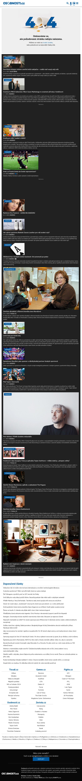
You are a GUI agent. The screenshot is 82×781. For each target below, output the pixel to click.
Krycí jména (41, 723)
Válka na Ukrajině (13, 679)
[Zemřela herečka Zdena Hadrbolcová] (13, 501)
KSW (68, 684)
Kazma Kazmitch (13, 714)
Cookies (29, 776)
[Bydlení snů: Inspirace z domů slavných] (41, 541)
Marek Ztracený (13, 723)
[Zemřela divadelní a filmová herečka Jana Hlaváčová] (41, 288)
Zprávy (11, 737)
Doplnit (41, 759)
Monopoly (41, 714)
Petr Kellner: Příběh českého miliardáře (17, 437)
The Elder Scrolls (41, 695)
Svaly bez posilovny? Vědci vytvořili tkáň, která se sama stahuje (24, 591)
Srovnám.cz (63, 739)
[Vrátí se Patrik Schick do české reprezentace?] (20, 160)
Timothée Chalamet (13, 731)
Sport (17, 737)
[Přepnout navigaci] (70, 3)
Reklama (23, 776)
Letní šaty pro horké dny (12, 336)
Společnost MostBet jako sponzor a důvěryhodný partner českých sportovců (30, 361)
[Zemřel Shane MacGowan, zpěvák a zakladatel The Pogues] (13, 477)
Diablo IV (41, 684)
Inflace (13, 673)
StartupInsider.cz (74, 739)
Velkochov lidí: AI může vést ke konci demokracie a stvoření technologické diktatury (31, 588)
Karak (41, 728)
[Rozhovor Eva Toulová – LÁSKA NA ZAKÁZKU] (13, 205)
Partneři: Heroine (41, 746)
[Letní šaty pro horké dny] (13, 328)
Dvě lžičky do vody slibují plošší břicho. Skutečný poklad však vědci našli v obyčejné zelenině (33, 597)
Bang (41, 709)
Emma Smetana (13, 728)
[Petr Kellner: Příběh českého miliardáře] (41, 413)
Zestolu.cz (41, 702)
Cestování (27, 737)
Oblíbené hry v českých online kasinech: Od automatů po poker (25, 257)
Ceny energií (14, 690)
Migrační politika (13, 681)
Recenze (41, 673)
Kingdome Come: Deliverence (41, 698)
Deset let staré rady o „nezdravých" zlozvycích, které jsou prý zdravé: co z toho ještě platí (33, 604)
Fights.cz (68, 669)
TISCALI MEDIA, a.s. (39, 777)
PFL (68, 681)
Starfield (41, 679)
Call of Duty (41, 693)
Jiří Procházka (68, 695)
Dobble (40, 717)
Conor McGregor (68, 698)
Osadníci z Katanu (41, 711)
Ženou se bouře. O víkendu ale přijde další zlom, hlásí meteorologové (26, 610)
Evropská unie (13, 693)
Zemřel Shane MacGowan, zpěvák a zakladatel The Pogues (24, 485)
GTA (41, 681)
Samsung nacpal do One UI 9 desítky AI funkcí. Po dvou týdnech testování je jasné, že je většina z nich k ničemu (40, 637)
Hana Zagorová (13, 711)
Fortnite (41, 690)
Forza (41, 687)
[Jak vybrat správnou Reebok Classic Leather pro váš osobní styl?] (13, 225)
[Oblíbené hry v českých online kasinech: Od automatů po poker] (13, 249)
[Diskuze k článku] (15, 259)
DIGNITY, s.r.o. (57, 777)
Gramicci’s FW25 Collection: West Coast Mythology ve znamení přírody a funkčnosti (33, 92)
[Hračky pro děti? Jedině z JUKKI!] (13, 130)
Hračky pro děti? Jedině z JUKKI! (14, 138)
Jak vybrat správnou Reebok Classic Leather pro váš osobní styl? (26, 232)
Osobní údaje (36, 776)
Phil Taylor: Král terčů (11, 382)
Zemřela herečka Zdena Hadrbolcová (16, 509)
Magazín (7, 80)
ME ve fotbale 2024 (14, 684)
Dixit (41, 720)
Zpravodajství (9, 57)
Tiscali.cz (13, 669)
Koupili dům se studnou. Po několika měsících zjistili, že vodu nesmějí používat (29, 663)
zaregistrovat (37, 756)
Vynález (13, 698)
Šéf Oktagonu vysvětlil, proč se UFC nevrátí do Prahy (21, 594)
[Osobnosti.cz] (14, 3)
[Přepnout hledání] (67, 3)
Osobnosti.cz (13, 702)
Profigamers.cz (45, 737)
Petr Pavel (13, 709)
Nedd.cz (15, 739)
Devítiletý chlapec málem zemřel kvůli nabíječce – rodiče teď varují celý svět (31, 69)
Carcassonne (41, 706)
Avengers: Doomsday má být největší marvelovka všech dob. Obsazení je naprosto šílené (33, 617)
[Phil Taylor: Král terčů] (13, 374)
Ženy (21, 737)
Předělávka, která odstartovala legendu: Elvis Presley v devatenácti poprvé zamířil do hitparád (35, 613)
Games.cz (41, 669)
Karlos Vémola (68, 693)
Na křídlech (41, 725)
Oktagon (68, 676)
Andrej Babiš (14, 706)
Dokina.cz (37, 739)
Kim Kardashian (13, 717)
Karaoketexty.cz (74, 737)
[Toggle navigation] (77, 3)
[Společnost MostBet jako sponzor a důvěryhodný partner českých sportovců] (13, 353)
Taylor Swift (14, 725)
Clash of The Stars (68, 679)
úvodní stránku (48, 43)
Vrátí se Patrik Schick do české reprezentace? (19, 171)
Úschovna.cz (7, 739)
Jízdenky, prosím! (41, 731)
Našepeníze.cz (53, 739)
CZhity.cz (45, 739)
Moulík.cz (22, 739)
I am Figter (68, 687)
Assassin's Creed (41, 676)
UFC (68, 673)
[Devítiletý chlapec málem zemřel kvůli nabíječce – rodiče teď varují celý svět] (13, 62)
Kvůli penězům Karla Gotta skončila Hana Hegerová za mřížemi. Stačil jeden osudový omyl (33, 607)
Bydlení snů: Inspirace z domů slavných (17, 564)
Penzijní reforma (13, 695)
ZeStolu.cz (54, 737)
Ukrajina (13, 676)
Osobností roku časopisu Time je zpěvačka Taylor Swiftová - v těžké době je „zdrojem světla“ (36, 461)
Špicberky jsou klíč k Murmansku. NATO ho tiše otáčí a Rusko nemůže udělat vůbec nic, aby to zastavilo (37, 640)
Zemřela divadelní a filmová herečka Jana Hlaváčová (22, 311)
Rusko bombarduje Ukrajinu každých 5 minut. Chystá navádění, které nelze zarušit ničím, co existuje (36, 660)
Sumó (68, 690)
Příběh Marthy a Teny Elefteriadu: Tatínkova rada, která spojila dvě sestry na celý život (32, 601)
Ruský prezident (13, 687)
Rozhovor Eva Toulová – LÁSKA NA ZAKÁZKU (19, 213)
